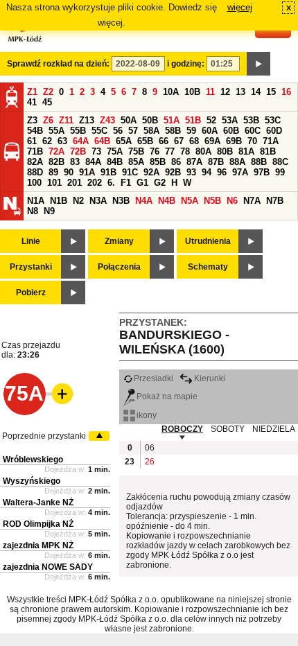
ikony (147, 415)
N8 (32, 211)
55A (56, 130)
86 (176, 162)
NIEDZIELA (273, 429)
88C (280, 162)
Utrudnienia (208, 241)
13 (240, 92)
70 (252, 141)
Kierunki (209, 378)
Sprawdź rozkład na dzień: (58, 64)
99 (280, 172)
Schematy (208, 267)
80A (203, 151)
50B (150, 120)
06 (150, 448)
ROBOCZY (182, 429)
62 (47, 141)
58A (151, 130)
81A (246, 151)
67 (179, 141)
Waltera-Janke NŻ (38, 502)
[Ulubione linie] (58, 393)
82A (35, 162)
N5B (212, 200)
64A (81, 141)
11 (210, 92)
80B (225, 151)
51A (171, 120)
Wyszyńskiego (31, 481)
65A (124, 141)
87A (194, 162)
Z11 (66, 120)
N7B (274, 200)
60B (231, 130)
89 (53, 172)
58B (173, 130)
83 (75, 162)
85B (158, 162)
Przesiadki (153, 378)
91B (108, 172)
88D (35, 172)
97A (240, 172)
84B (115, 162)
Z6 (48, 120)
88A (237, 162)
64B (102, 141)
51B (193, 120)
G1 (142, 182)
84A (93, 162)
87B (216, 162)
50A (129, 120)
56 (118, 130)
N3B (121, 200)
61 (32, 141)
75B (136, 151)
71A (271, 141)
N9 (49, 211)
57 (133, 130)
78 (185, 151)
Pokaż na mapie (167, 396)
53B (251, 120)
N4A (143, 200)
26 (150, 461)
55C (99, 130)
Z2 (48, 92)
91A (87, 172)
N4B (166, 200)
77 (170, 151)
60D (274, 130)
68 (194, 141)
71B (35, 151)
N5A (189, 200)
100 (34, 182)
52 (211, 120)
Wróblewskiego (33, 459)
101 (54, 182)
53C (273, 120)
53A (230, 120)
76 (154, 151)
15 (271, 92)
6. (111, 182)
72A (56, 151)
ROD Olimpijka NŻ (38, 524)
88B (259, 162)
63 (62, 141)
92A (151, 172)
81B (268, 151)
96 (222, 172)
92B (173, 172)
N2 (78, 200)
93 (191, 172)
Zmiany (119, 241)
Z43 (107, 120)
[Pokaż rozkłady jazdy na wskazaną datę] (258, 64)
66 (163, 141)
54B (35, 130)
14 (256, 92)
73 (96, 151)
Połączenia (119, 267)
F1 (126, 182)
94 (206, 172)
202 (94, 182)
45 (47, 102)
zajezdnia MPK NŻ (38, 545)
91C (130, 172)
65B (145, 141)
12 (225, 92)
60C (253, 130)
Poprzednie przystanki (44, 436)
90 (68, 172)
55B (78, 130)
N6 (232, 200)
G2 (160, 182)
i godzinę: (185, 64)
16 (286, 92)
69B (234, 141)
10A (171, 92)
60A (210, 130)
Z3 (32, 120)
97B (262, 172)
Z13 (86, 120)
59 (191, 130)
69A (212, 141)
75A (115, 151)
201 (74, 182)
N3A (98, 200)
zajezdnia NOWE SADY (48, 567)
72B (78, 151)
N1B (58, 200)
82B (56, 162)
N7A (252, 200)
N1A (35, 200)
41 (32, 102)
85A (136, 162)
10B (192, 92)
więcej (239, 7)
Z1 (32, 92)
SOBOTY (228, 429)
